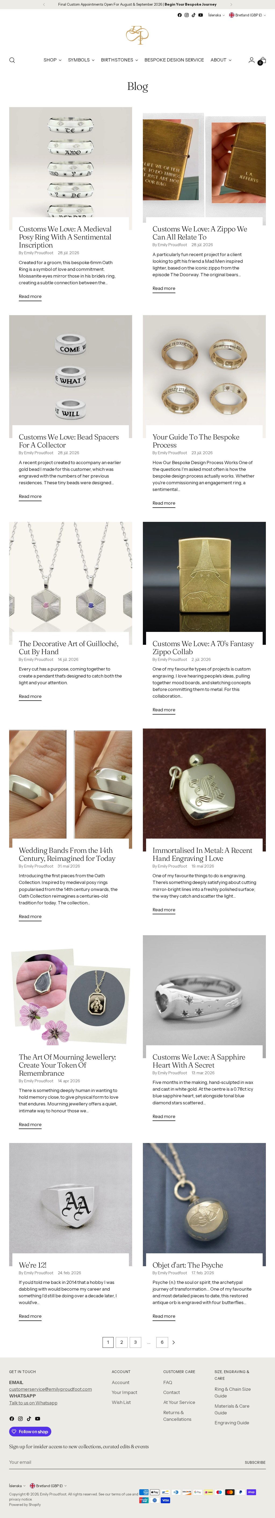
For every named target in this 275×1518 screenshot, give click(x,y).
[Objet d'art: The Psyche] (204, 1204)
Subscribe (255, 1462)
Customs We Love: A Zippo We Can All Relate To (200, 232)
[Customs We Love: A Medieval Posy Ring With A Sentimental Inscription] (70, 168)
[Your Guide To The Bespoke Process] (204, 376)
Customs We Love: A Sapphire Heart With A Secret (199, 1060)
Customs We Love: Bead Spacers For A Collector (69, 440)
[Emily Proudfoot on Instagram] (186, 15)
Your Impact (124, 1392)
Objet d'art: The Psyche (188, 1264)
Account (120, 1382)
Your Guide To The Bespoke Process (196, 440)
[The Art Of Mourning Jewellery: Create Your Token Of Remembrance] (70, 996)
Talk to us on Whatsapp (33, 1403)
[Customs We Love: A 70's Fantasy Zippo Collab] (204, 583)
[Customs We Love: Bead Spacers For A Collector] (70, 376)
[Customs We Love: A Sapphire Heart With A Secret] (204, 996)
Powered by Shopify (25, 1504)
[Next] (231, 4)
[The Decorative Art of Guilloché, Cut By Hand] (70, 583)
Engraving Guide (232, 1422)
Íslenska (214, 15)
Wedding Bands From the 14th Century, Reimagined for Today (67, 854)
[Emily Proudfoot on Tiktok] (193, 15)
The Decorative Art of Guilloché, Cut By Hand (68, 647)
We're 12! (33, 1264)
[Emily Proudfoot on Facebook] (179, 15)
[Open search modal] (12, 60)
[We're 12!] (70, 1204)
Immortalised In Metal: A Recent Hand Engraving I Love (202, 854)
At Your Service (179, 1402)
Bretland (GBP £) (249, 15)
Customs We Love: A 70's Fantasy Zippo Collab (203, 647)
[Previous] (44, 4)
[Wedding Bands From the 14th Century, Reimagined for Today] (70, 790)
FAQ (167, 1382)
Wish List (121, 1402)
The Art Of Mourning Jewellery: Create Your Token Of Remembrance (67, 1064)
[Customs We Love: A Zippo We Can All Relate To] (204, 168)
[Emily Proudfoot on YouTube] (200, 15)
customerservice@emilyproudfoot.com (50, 1389)
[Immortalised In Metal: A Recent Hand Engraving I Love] (204, 790)
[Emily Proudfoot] (137, 35)
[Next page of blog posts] (173, 1342)
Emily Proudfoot (53, 1494)
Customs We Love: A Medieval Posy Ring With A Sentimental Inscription (65, 236)
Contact (171, 1392)
